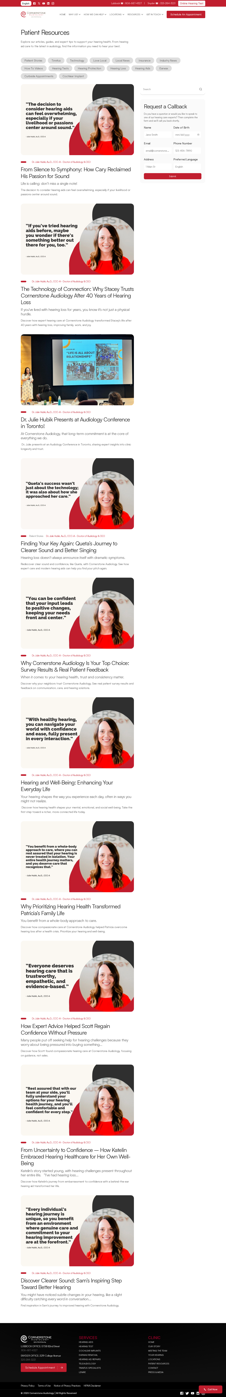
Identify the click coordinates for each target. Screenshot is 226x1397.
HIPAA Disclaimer (92, 1385)
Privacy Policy (27, 1385)
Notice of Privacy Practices (67, 1385)
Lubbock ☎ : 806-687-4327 (127, 3)
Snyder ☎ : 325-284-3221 (161, 3)
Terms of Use (44, 1385)
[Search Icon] (172, 89)
